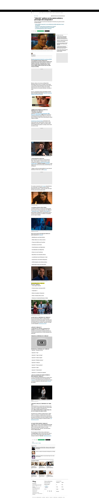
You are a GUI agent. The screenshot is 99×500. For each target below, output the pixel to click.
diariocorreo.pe (55, 497)
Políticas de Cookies (47, 484)
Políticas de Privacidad (47, 482)
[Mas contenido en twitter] (49, 491)
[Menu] (32, 11)
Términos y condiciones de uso (48, 481)
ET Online (43, 186)
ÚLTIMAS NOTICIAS (59, 35)
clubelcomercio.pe (39, 497)
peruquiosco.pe (60, 497)
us (56, 484)
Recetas (63, 489)
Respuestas (58, 482)
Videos (63, 482)
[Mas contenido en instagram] (51, 491)
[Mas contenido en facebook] (48, 491)
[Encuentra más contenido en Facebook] (33, 439)
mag (63, 497)
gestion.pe (43, 497)
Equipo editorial (34, 483)
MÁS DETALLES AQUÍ (42, 323)
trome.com (51, 497)
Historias (57, 491)
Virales (57, 489)
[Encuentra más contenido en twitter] (34, 439)
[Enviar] (31, 12)
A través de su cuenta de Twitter (37, 120)
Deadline (45, 169)
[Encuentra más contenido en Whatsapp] (36, 439)
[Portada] (34, 482)
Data (62, 484)
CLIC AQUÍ (49, 381)
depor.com (47, 497)
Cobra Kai (33, 379)
